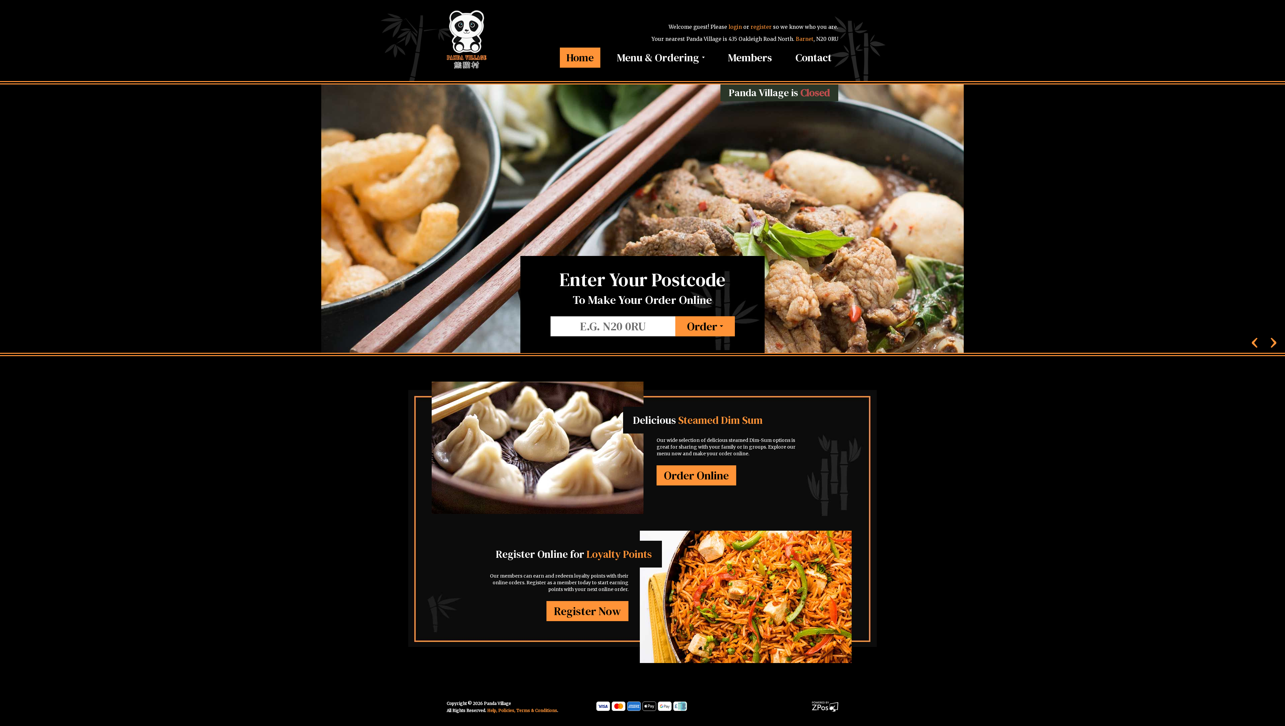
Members (750, 57)
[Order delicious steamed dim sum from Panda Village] (538, 463)
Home (580, 57)
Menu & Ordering (659, 57)
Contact (813, 57)
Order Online (696, 475)
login (735, 27)
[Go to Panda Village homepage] (467, 39)
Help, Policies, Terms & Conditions (522, 710)
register (761, 27)
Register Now (587, 611)
